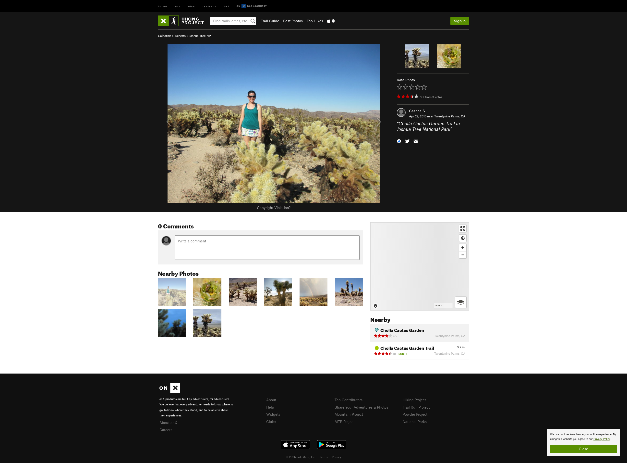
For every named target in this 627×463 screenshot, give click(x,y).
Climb (162, 6)
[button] (399, 140)
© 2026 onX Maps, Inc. (301, 457)
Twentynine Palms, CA (449, 116)
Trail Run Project (416, 407)
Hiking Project (414, 400)
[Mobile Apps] (331, 21)
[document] (583, 442)
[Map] (420, 266)
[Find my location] (462, 238)
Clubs (271, 421)
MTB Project (345, 421)
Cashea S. (417, 111)
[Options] (460, 302)
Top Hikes (315, 21)
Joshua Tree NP (200, 36)
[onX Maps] (169, 391)
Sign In (460, 21)
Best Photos (293, 21)
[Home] (183, 20)
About (271, 400)
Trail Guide (270, 21)
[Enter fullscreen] (462, 228)
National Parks (415, 421)
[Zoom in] (462, 247)
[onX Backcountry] (251, 6)
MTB (178, 6)
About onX (168, 422)
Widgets (273, 414)
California (164, 36)
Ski (226, 6)
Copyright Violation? (273, 207)
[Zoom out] (462, 254)
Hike (191, 6)
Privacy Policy (601, 439)
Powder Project (415, 414)
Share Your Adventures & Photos (361, 407)
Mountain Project (349, 414)
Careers (165, 429)
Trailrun (209, 6)
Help (270, 407)
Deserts (180, 36)
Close (583, 449)
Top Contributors (348, 400)
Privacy (336, 457)
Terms (324, 457)
